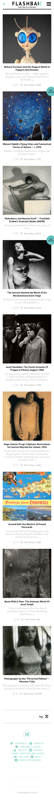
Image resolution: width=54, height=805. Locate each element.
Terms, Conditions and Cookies (28, 753)
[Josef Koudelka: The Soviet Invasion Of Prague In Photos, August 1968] (27, 338)
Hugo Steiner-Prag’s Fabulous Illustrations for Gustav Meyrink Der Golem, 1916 (27, 446)
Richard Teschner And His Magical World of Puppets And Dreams (27, 68)
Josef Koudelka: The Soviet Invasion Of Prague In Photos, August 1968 (27, 368)
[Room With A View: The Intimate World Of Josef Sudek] (27, 573)
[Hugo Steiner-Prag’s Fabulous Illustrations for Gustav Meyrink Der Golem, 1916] (27, 416)
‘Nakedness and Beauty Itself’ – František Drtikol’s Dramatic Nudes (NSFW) (27, 220)
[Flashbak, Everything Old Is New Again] (27, 5)
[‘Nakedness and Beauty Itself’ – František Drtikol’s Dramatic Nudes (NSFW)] (27, 190)
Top (41, 716)
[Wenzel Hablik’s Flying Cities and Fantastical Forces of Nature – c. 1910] (27, 116)
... (32, 79)
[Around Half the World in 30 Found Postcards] (27, 496)
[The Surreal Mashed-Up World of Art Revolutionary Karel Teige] (27, 264)
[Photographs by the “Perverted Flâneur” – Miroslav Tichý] (27, 650)
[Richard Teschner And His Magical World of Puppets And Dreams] (27, 38)
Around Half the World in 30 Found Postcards (27, 526)
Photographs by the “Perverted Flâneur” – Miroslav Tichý (27, 680)
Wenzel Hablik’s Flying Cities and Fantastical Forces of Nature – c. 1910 (27, 145)
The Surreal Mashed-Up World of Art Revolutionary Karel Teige (27, 294)
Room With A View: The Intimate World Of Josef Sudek (27, 603)
